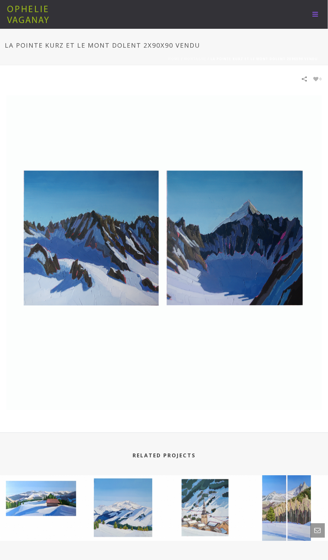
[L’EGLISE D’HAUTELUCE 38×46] (205, 502)
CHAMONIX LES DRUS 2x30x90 (287, 517)
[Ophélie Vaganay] (29, 14)
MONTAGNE (195, 59)
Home (174, 59)
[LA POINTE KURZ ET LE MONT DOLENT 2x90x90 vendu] (164, 252)
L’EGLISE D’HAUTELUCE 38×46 (205, 517)
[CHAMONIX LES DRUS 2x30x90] (287, 502)
